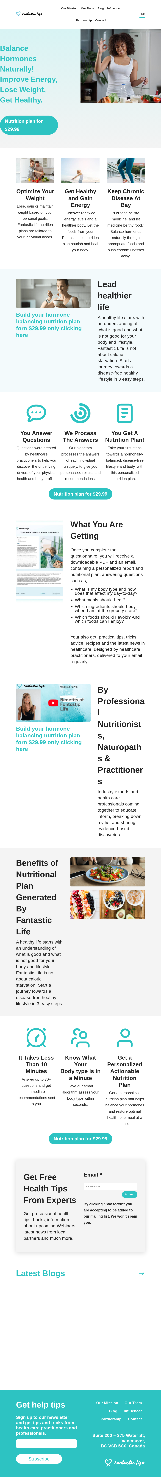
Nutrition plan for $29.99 (24, 125)
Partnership (84, 20)
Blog (100, 8)
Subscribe (39, 1458)
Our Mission (69, 8)
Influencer (114, 8)
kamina (32, 1347)
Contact (100, 20)
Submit (129, 1194)
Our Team (87, 8)
